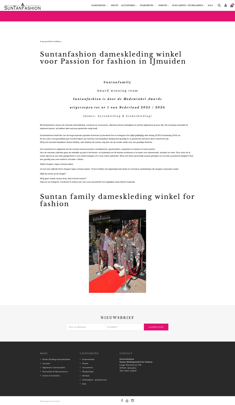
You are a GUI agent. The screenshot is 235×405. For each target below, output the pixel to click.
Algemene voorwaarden (53, 367)
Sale (210, 5)
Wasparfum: (147, 5)
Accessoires (128, 5)
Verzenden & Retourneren (55, 372)
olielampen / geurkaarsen (187, 5)
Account (46, 363)
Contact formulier (51, 376)
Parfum (162, 5)
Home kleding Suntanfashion (56, 359)
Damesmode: (98, 5)
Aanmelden (156, 327)
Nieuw (114, 5)
